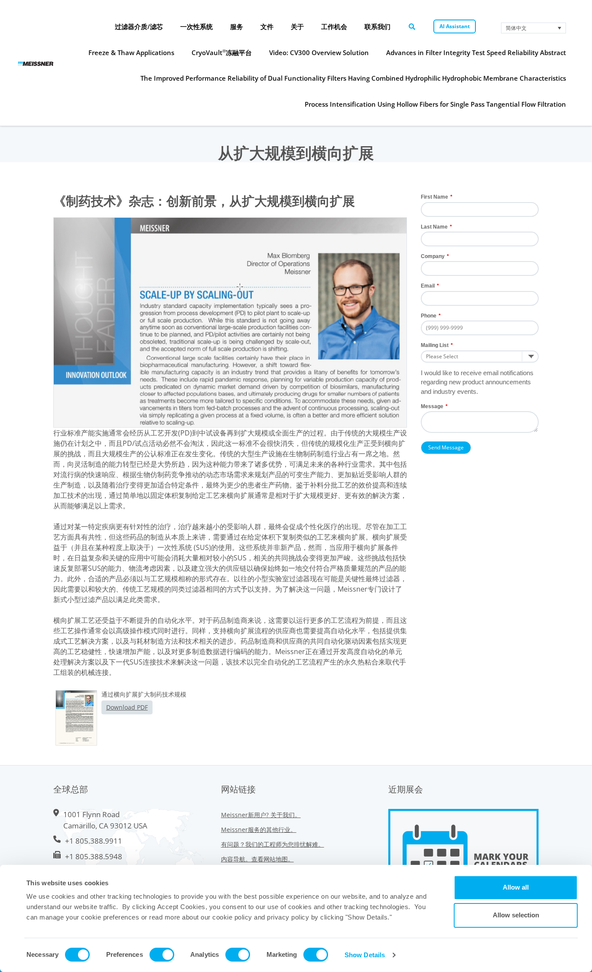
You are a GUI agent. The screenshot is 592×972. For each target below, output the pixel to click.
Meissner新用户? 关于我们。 (261, 815)
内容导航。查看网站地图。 (257, 859)
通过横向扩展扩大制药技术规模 (143, 694)
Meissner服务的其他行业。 (258, 829)
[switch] (162, 955)
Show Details (365, 955)
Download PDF (127, 707)
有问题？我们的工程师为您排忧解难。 (272, 844)
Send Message (446, 447)
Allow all (516, 887)
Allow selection (516, 915)
